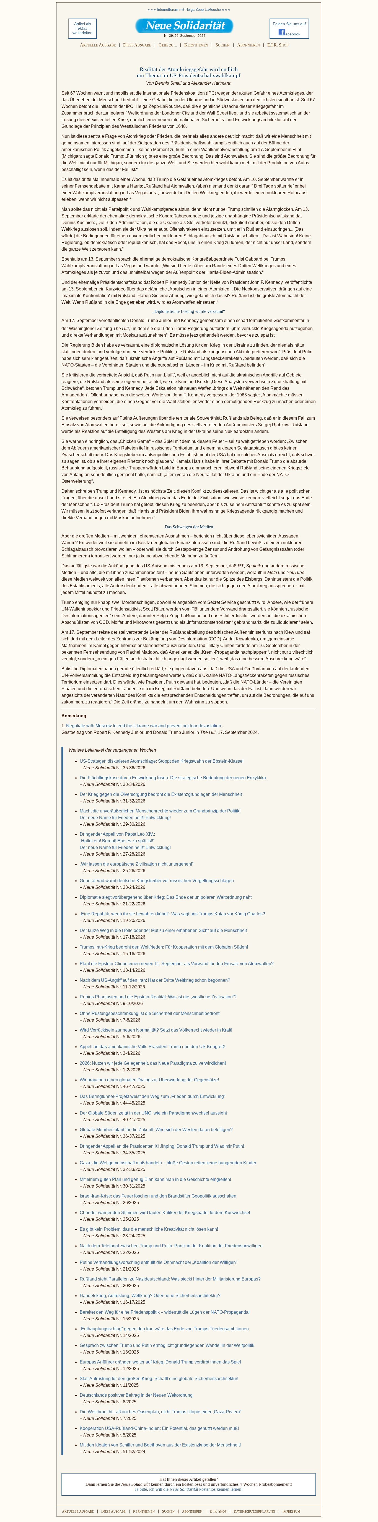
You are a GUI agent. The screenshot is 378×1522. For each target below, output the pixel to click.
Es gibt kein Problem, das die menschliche (149, 1229)
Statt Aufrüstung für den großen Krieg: (159, 1378)
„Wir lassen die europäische (136, 864)
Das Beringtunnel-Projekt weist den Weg (152, 1096)
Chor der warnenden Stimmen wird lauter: (165, 1212)
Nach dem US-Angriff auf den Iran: (155, 980)
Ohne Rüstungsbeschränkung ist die (149, 1013)
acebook (292, 34)
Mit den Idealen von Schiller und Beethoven (160, 1445)
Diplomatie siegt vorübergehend (166, 897)
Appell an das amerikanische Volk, (152, 1046)
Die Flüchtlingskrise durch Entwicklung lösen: (173, 777)
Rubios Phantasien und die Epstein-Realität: (158, 996)
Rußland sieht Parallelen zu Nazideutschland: (170, 1279)
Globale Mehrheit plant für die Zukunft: (156, 1129)
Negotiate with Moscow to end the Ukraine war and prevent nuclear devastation (143, 725)
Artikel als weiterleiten (82, 28)
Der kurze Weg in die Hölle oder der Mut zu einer (163, 930)
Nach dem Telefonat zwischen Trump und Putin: (171, 1245)
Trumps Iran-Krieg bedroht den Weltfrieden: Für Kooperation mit (164, 947)
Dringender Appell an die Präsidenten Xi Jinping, (162, 1146)
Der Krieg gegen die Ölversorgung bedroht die (161, 794)
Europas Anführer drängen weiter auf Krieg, (160, 1362)
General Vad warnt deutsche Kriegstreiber (157, 880)
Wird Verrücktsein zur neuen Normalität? (156, 1030)
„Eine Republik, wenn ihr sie (172, 913)
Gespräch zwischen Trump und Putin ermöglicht (167, 1345)
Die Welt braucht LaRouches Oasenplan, (160, 1411)
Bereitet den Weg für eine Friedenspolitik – (165, 1312)
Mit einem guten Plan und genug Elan (155, 1179)
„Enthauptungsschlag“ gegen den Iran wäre (164, 1328)
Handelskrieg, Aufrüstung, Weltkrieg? (150, 1295)
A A (98, 45)
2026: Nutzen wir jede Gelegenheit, (153, 1063)
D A (137, 45)
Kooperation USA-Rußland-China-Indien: (159, 1428)
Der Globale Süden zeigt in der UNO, (153, 1113)
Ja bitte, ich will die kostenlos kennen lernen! (189, 1489)
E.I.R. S (277, 45)
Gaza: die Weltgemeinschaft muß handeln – (168, 1162)
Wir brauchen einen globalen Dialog (149, 1079)
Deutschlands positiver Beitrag (136, 1395)
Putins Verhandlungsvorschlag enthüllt (158, 1262)
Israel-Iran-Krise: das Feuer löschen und (158, 1196)
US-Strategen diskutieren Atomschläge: (162, 761)
